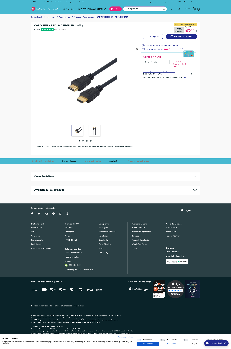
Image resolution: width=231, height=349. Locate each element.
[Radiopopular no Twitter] (39, 214)
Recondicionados (72, 257)
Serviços (69, 2)
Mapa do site (80, 306)
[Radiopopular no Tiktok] (67, 214)
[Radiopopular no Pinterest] (53, 214)
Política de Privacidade (41, 306)
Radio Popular (37, 244)
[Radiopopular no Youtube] (46, 214)
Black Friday (104, 240)
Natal (101, 249)
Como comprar (138, 228)
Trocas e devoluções (141, 240)
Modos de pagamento (141, 232)
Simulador (69, 228)
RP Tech (36, 2)
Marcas (68, 261)
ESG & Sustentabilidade (52, 2)
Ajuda (134, 249)
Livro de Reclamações (175, 256)
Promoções (103, 228)
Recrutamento (37, 240)
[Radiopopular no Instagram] (60, 214)
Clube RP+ (80, 2)
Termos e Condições (63, 306)
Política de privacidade (125, 337)
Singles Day (103, 253)
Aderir (67, 236)
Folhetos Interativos (107, 232)
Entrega (135, 236)
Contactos (35, 236)
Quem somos (36, 228)
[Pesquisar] (164, 9)
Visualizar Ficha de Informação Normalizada (159, 72)
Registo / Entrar (173, 236)
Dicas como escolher (73, 253)
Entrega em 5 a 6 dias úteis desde (163, 45)
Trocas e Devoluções (192, 2)
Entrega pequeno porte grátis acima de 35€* (163, 2)
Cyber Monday (105, 244)
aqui (185, 77)
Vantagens (69, 232)
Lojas (187, 210)
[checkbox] (139, 340)
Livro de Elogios (172, 252)
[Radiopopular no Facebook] (32, 214)
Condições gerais (139, 244)
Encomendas (171, 232)
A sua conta (171, 228)
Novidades (103, 236)
